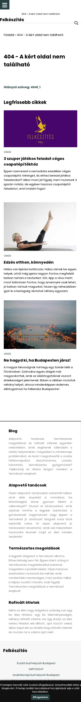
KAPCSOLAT (36, 669)
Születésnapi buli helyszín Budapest (36, 675)
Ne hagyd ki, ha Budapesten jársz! (37, 360)
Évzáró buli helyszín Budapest (36, 663)
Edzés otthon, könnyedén (29, 262)
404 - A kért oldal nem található (40, 35)
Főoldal (9, 35)
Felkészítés (12, 20)
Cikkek (7, 152)
